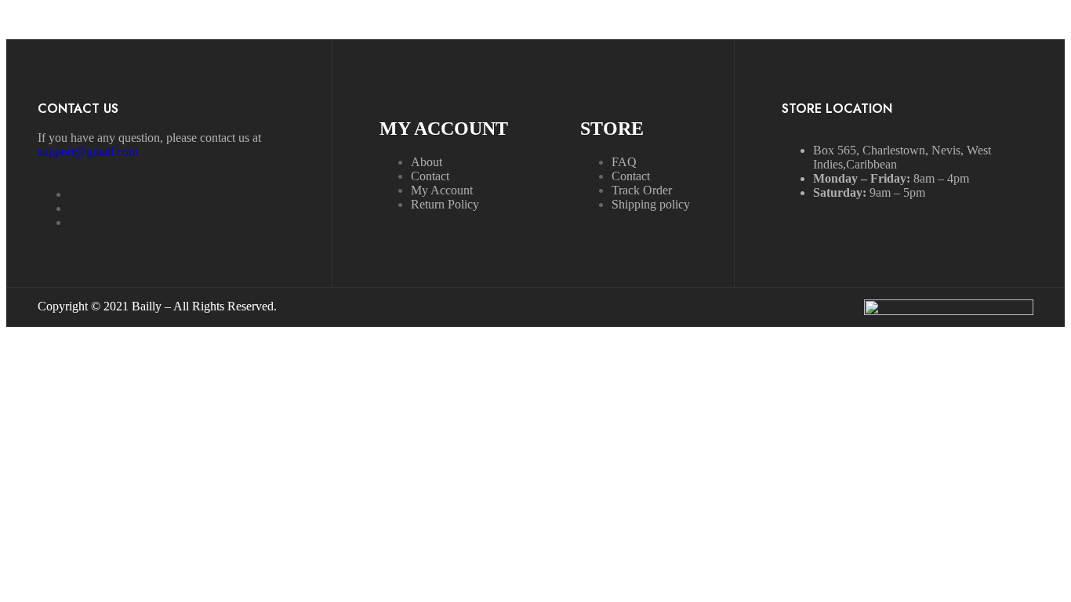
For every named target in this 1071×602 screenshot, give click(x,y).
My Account (442, 190)
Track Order (642, 190)
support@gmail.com (88, 151)
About (426, 162)
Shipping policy (651, 204)
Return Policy (445, 204)
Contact (430, 176)
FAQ (624, 162)
